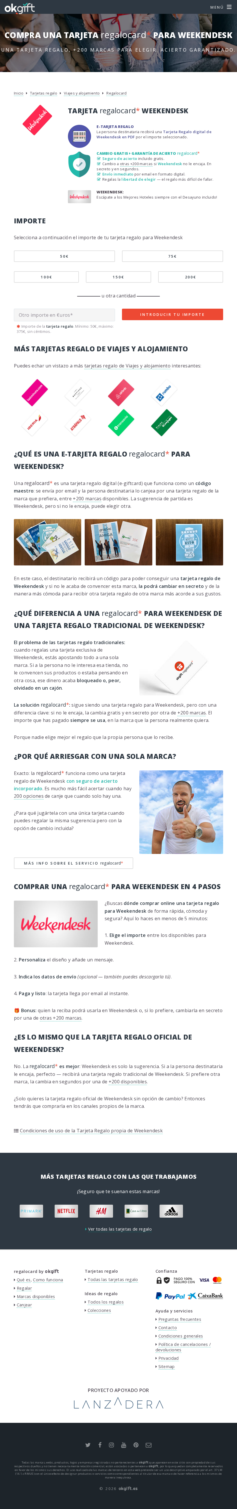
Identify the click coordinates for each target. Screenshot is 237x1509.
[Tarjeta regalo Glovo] (206, 1211)
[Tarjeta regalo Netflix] (66, 1211)
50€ (64, 256)
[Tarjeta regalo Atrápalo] (78, 435)
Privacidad (168, 1358)
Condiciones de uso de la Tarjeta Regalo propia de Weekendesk (91, 1130)
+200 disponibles (128, 1081)
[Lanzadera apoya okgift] (119, 1407)
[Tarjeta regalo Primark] (31, 1211)
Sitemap (166, 1366)
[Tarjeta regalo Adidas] (171, 1211)
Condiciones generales (180, 1336)
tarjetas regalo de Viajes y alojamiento (127, 366)
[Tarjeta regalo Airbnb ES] (121, 405)
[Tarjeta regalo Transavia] (121, 435)
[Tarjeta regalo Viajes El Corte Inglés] (164, 435)
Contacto (167, 1327)
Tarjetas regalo (43, 93)
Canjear (24, 1305)
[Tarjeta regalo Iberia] (35, 435)
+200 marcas (87, 498)
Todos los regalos (106, 1302)
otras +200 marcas (136, 163)
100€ (46, 277)
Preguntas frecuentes (179, 1319)
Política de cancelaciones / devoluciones (183, 1347)
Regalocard (116, 93)
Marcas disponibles (36, 1296)
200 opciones (29, 796)
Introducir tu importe (172, 314)
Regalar (24, 1288)
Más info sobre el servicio (73, 863)
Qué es (24, 1279)
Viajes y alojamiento (82, 93)
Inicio (18, 93)
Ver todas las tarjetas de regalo (120, 1229)
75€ (172, 256)
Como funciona (48, 1279)
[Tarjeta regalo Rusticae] (78, 405)
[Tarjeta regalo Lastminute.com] (35, 405)
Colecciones (99, 1310)
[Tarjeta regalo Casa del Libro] (136, 1211)
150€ (118, 277)
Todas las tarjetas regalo (113, 1279)
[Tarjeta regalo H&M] (101, 1211)
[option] (31, 1211)
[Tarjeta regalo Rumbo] (164, 405)
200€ (191, 277)
